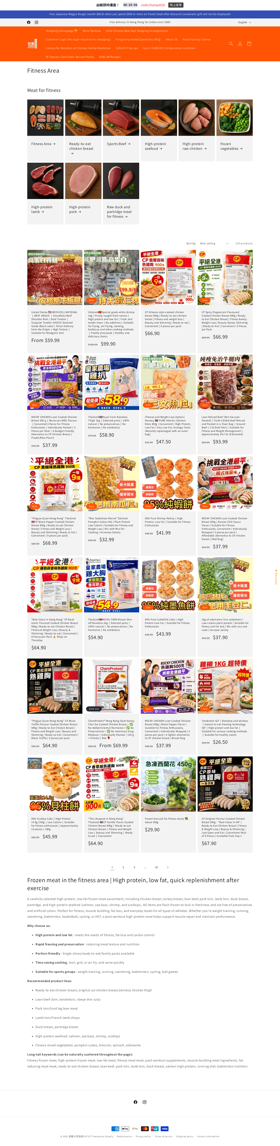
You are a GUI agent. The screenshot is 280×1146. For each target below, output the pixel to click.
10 (156, 867)
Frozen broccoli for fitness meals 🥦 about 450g (166, 820)
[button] (231, 43)
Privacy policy (143, 1136)
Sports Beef (116, 143)
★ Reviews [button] (276, 577)
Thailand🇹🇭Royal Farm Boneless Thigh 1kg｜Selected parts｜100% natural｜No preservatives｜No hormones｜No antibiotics (108, 422)
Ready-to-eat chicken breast (81, 146)
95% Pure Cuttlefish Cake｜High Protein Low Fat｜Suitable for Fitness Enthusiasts (167, 623)
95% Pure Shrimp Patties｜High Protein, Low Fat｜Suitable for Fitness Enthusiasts (167, 522)
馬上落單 (176, 5)
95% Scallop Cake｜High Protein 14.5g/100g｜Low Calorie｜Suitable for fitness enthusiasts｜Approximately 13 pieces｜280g (54, 824)
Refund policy (124, 1136)
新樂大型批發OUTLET (80, 1136)
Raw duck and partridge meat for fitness (119, 212)
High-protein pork (79, 209)
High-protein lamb (41, 209)
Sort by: (191, 243)
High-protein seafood (155, 146)
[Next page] (167, 867)
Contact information (208, 1136)
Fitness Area (41, 143)
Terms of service (163, 1136)
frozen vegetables (229, 146)
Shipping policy (184, 1136)
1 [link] (112, 867)
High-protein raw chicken (193, 146)
